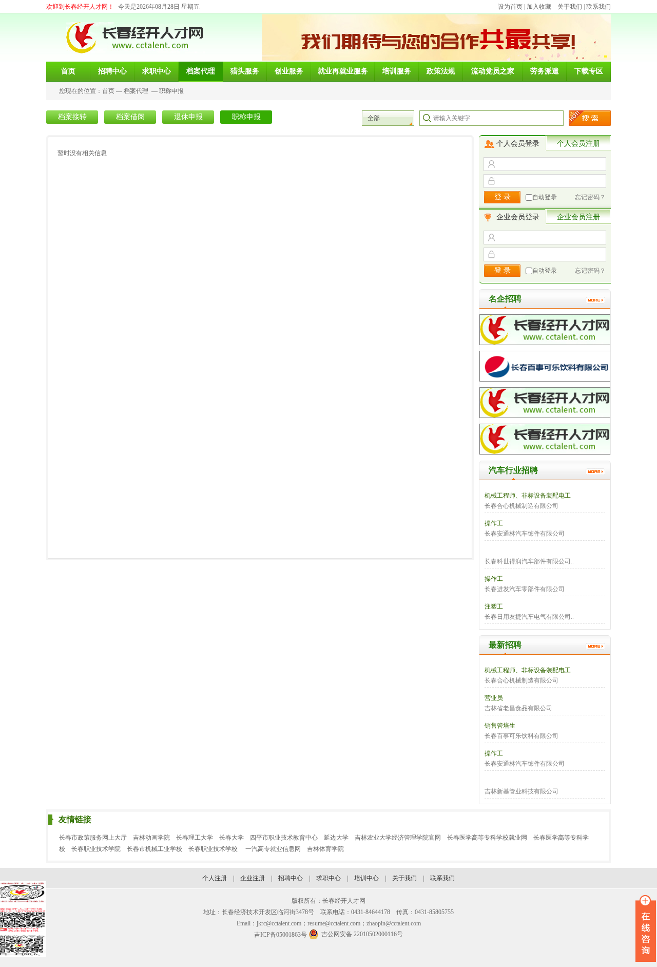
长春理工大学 (194, 837)
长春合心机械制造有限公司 (521, 505)
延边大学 (336, 837)
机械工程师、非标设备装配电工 (528, 495)
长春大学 (231, 837)
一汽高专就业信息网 (273, 848)
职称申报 (171, 90)
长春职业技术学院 (96, 848)
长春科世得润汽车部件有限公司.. (529, 561)
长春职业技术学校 (213, 848)
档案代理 (136, 90)
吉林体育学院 (325, 848)
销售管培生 (500, 725)
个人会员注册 (578, 143)
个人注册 (214, 878)
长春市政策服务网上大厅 (93, 837)
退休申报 (188, 117)
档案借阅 (130, 117)
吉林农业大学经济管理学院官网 (398, 837)
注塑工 (494, 606)
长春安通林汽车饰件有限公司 (525, 533)
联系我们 (598, 6)
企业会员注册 (578, 217)
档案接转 (72, 117)
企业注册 (252, 878)
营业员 (494, 697)
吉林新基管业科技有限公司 (521, 791)
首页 (108, 90)
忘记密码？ (590, 197)
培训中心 (366, 878)
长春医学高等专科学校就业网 (487, 837)
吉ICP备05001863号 (280, 934)
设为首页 (510, 6)
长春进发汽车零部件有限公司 (525, 589)
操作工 (494, 523)
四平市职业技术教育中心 (284, 837)
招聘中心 (290, 878)
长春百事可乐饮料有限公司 (521, 736)
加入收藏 (539, 6)
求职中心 (328, 878)
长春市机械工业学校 (154, 848)
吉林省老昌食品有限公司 (518, 708)
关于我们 (569, 6)
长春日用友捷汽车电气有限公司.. (529, 616)
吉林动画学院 (151, 837)
